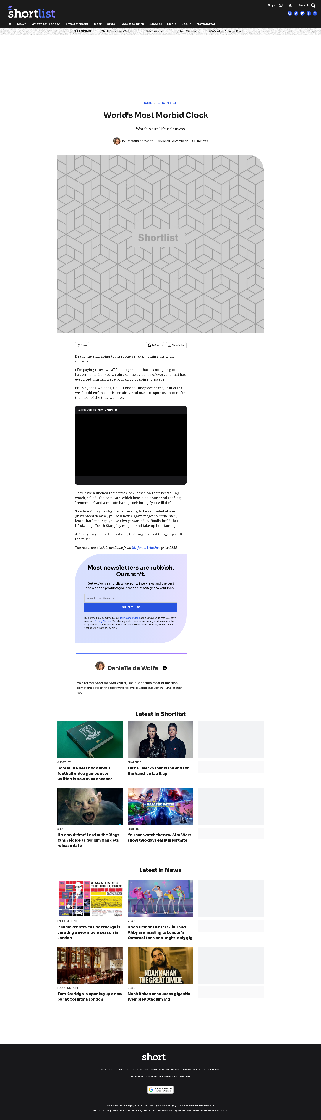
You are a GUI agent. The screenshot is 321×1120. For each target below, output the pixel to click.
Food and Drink (132, 24)
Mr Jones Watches (146, 547)
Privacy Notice (103, 621)
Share (84, 345)
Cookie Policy (211, 1069)
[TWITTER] (166, 668)
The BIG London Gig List (117, 31)
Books (186, 24)
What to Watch (156, 31)
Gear (98, 24)
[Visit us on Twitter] (315, 13)
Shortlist (167, 103)
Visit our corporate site (201, 1105)
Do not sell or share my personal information (160, 1076)
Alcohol (155, 24)
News (21, 24)
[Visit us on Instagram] (290, 13)
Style (111, 24)
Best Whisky (187, 31)
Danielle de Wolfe (139, 141)
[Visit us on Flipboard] (302, 13)
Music (171, 24)
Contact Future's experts (132, 1069)
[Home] (10, 24)
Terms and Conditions (165, 1069)
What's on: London (46, 24)
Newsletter (206, 24)
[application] (131, 445)
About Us (107, 1069)
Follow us (157, 345)
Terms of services (130, 617)
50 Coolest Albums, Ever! (226, 31)
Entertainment (77, 24)
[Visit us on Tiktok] (296, 13)
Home (147, 103)
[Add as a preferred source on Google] (160, 1090)
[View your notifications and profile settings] (290, 5)
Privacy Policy (191, 1069)
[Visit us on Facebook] (309, 13)
